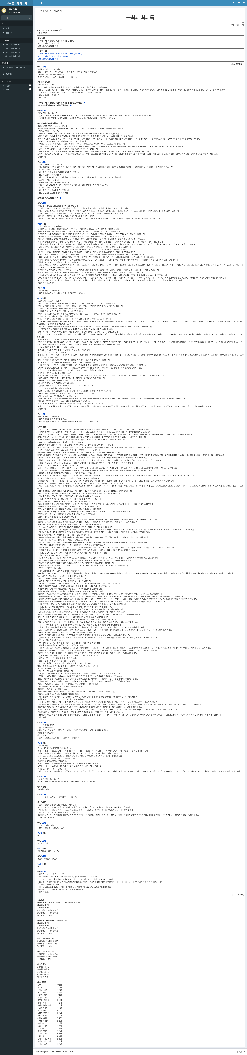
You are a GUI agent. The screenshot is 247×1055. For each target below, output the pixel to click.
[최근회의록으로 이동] (3, 10)
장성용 (43, 67)
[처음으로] (84, 103)
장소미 (40, 298)
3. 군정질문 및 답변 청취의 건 (47, 59)
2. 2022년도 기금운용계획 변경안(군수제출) (52, 56)
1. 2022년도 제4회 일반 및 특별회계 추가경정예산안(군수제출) (59, 54)
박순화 (40, 224)
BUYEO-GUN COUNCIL (16, 12)
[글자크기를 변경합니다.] (238, 3)
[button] (36, 3)
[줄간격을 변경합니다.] (244, 3)
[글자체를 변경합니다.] (233, 3)
